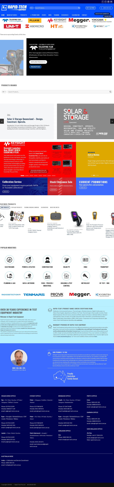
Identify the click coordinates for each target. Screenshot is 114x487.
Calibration (75, 15)
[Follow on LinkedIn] (108, 1)
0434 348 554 (68, 409)
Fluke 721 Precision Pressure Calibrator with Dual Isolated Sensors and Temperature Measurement (86, 227)
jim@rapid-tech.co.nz (97, 437)
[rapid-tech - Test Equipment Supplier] (14, 7)
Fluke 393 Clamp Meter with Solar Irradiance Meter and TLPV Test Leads (8, 226)
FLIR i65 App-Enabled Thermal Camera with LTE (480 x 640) (66, 232)
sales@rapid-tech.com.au (98, 407)
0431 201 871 (39, 442)
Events (44, 15)
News (49, 15)
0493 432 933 (11, 425)
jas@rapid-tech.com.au (12, 442)
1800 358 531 (67, 437)
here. (96, 336)
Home (3, 15)
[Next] (110, 58)
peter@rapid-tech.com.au (41, 411)
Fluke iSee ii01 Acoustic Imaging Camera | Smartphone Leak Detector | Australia (47, 227)
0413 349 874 (39, 409)
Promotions (36, 15)
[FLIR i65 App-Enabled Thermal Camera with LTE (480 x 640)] (67, 219)
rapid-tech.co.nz (95, 440)
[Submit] (79, 8)
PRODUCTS (23, 15)
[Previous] (4, 58)
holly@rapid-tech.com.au (13, 465)
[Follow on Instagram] (105, 1)
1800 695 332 (95, 402)
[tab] (5, 207)
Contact (84, 15)
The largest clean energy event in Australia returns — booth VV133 (27, 120)
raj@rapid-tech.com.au (12, 411)
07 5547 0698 (67, 406)
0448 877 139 (11, 409)
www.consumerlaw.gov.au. (64, 336)
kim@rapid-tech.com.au (69, 439)
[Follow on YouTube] (111, 1)
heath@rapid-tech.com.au (70, 411)
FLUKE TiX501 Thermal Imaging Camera (26, 231)
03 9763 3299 (10, 406)
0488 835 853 (96, 404)
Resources (64, 15)
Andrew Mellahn (84, 154)
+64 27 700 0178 (97, 435)
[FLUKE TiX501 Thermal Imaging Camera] (28, 218)
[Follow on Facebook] (102, 1)
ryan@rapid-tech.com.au (12, 427)
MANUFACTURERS (12, 15)
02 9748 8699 (38, 406)
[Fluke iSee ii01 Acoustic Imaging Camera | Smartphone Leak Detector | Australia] (47, 216)
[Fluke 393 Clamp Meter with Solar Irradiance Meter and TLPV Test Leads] (8, 216)
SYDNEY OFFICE (35, 396)
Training (56, 15)
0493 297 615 (11, 439)
